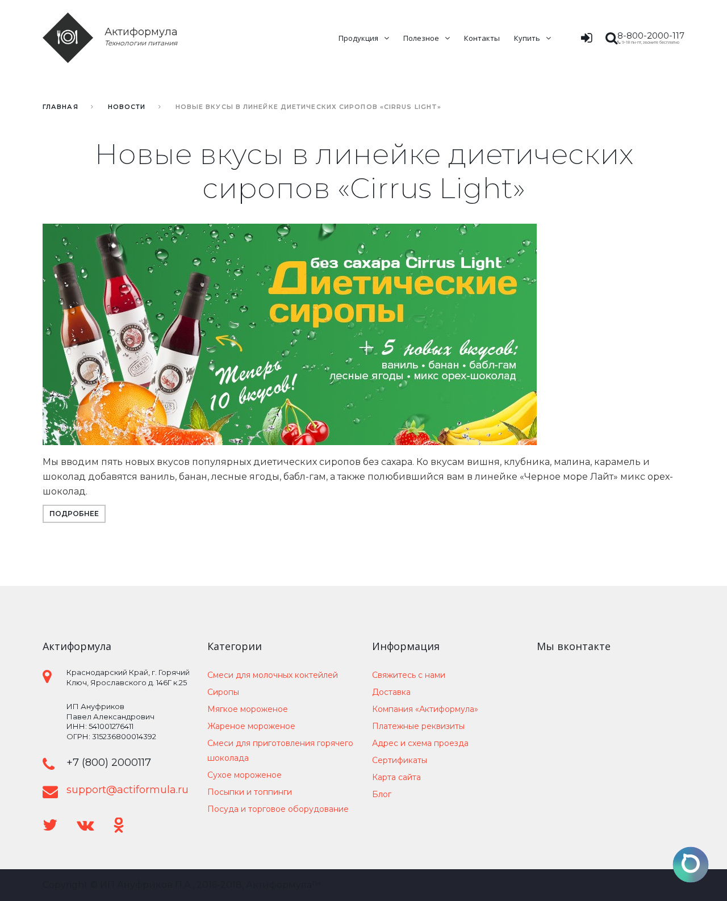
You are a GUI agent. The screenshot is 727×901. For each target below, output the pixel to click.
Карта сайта (396, 777)
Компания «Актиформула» (425, 709)
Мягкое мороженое (247, 709)
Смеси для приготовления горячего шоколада (280, 750)
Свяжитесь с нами (408, 675)
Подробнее (74, 513)
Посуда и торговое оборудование (278, 809)
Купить (527, 38)
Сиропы (223, 692)
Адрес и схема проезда (420, 743)
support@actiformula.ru (127, 789)
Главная (60, 107)
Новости (127, 107)
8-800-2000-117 (650, 35)
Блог (381, 794)
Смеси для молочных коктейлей (272, 675)
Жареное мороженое (251, 726)
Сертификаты (399, 760)
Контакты (482, 38)
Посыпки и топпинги (249, 792)
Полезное (421, 38)
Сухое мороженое (244, 775)
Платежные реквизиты (418, 726)
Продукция (358, 38)
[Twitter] (50, 825)
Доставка (391, 692)
